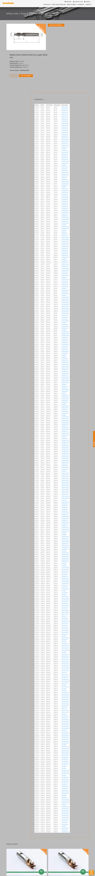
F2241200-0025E (65, 650)
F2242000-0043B (65, 819)
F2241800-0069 (64, 761)
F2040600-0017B (65, 440)
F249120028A (64, 639)
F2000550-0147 (64, 387)
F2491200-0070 (64, 625)
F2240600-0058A (65, 435)
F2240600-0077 (64, 444)
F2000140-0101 (64, 114)
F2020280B (63, 177)
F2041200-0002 (64, 619)
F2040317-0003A (65, 237)
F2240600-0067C (65, 447)
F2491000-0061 (64, 592)
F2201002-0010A (65, 598)
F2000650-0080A (65, 460)
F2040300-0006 (64, 221)
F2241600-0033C (65, 719)
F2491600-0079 (64, 715)
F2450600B (63, 415)
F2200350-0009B (65, 246)
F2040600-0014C (65, 449)
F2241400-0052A (65, 686)
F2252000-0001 (64, 782)
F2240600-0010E (65, 451)
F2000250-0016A (65, 174)
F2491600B (63, 730)
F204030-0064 (64, 214)
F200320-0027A (64, 241)
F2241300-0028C (65, 668)
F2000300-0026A (65, 217)
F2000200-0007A (65, 137)
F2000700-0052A (65, 485)
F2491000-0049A (65, 567)
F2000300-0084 (64, 206)
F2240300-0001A (65, 210)
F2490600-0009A (65, 406)
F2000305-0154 (64, 233)
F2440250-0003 (64, 163)
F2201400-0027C (65, 676)
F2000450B (63, 322)
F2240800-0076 (64, 509)
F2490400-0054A (65, 275)
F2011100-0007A (65, 601)
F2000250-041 (64, 168)
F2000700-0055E (65, 489)
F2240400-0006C (65, 311)
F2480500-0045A (65, 366)
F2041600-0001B (65, 726)
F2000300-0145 (64, 194)
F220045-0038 (64, 319)
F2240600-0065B (65, 445)
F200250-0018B (64, 172)
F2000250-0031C (65, 159)
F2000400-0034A (65, 279)
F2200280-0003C (65, 183)
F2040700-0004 (64, 469)
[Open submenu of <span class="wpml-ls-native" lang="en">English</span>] (90, 1)
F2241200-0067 (64, 618)
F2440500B (63, 355)
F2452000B (63, 804)
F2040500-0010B (65, 373)
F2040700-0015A (65, 487)
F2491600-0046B (65, 723)
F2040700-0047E (65, 474)
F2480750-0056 (64, 494)
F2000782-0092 (64, 503)
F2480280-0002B (65, 181)
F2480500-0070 (64, 375)
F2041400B (63, 690)
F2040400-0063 (64, 281)
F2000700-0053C (65, 480)
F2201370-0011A (65, 670)
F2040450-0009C (65, 326)
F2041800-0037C (65, 779)
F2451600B (63, 744)
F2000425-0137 (64, 315)
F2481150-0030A (65, 610)
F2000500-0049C (65, 382)
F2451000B (63, 594)
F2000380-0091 (64, 261)
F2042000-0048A (65, 786)
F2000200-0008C (65, 139)
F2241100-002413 (65, 605)
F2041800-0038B (65, 777)
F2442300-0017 (64, 822)
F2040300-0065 (64, 192)
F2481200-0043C (65, 647)
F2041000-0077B (65, 583)
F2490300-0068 (64, 195)
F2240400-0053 (64, 286)
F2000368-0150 (64, 250)
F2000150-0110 (64, 116)
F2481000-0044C (65, 570)
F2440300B (63, 224)
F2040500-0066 (64, 348)
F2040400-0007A (65, 264)
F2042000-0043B (65, 799)
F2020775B (63, 500)
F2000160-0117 (64, 118)
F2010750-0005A (65, 491)
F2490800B (63, 534)
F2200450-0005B (65, 320)
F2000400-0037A (65, 306)
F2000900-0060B (65, 558)
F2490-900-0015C (65, 541)
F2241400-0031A (65, 694)
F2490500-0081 (64, 358)
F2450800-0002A (65, 527)
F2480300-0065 (64, 215)
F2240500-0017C (65, 362)
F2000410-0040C (65, 313)
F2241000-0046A (65, 581)
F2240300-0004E (65, 212)
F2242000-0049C (65, 813)
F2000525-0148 (64, 386)
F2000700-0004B (65, 483)
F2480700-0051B (65, 467)
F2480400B (63, 295)
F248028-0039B (64, 179)
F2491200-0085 (64, 628)
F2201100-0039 (64, 603)
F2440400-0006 (64, 282)
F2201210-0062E (65, 659)
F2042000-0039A (65, 817)
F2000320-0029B (65, 239)
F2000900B (63, 551)
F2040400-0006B (65, 297)
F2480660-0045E (65, 462)
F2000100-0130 (64, 110)
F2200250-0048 (64, 152)
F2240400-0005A (65, 304)
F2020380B (63, 259)
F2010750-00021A (65, 496)
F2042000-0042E (65, 802)
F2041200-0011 (64, 623)
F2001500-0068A (65, 705)
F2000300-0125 (64, 188)
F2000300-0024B (65, 197)
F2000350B (63, 148)
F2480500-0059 (64, 340)
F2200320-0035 (64, 252)
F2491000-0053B (65, 569)
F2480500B (63, 384)
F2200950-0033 (64, 561)
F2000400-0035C (65, 299)
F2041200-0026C (65, 637)
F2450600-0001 (64, 402)
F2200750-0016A (65, 493)
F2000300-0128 (64, 204)
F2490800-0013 (64, 511)
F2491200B (63, 641)
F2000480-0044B (65, 331)
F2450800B (63, 532)
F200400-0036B (64, 293)
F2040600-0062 (64, 400)
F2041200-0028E (65, 753)
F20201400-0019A (65, 681)
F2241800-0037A (65, 764)
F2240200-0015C (65, 123)
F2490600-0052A (65, 411)
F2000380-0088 (64, 255)
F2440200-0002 (64, 134)
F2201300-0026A (65, 663)
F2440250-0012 (64, 150)
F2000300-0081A (65, 190)
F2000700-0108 (64, 473)
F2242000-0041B (65, 806)
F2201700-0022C (65, 752)
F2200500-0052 (64, 346)
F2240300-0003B (65, 219)
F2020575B (63, 393)
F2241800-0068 (64, 759)
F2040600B (63, 404)
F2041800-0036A (65, 781)
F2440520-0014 (64, 157)
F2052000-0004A (65, 790)
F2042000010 (64, 797)
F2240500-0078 (64, 349)
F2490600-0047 (64, 431)
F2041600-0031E (65, 746)
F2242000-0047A (65, 808)
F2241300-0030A (65, 665)
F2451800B (63, 768)
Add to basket (26, 75)
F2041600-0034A (65, 735)
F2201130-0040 (64, 608)
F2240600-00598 (65, 427)
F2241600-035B (64, 721)
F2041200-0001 (64, 627)
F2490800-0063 (64, 523)
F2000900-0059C (65, 556)
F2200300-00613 (65, 226)
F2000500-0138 (64, 371)
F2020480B (63, 329)
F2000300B (63, 186)
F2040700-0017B (65, 482)
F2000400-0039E (65, 308)
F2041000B (63, 565)
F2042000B (63, 795)
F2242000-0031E (65, 811)
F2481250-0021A (65, 661)
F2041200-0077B (65, 654)
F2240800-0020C (65, 531)
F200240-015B (64, 143)
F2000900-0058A (65, 554)
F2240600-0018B (65, 420)
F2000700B (63, 471)
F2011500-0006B (65, 695)
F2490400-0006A (65, 268)
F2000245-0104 (64, 147)
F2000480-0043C (65, 333)
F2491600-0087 (64, 717)
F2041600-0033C (65, 743)
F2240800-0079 (64, 514)
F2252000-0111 (64, 784)
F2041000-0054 (64, 574)
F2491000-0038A (65, 589)
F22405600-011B (65, 416)
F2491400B (63, 685)
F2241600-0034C (65, 733)
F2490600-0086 (64, 413)
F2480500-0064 (64, 360)
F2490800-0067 (64, 525)
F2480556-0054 (64, 391)
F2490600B (63, 436)
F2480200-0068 (64, 125)
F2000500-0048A (65, 380)
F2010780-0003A (65, 502)
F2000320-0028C (65, 243)
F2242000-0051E (65, 810)
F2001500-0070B (65, 701)
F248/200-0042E (64, 632)
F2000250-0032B (65, 161)
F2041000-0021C (65, 596)
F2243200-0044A (65, 831)
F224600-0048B (64, 737)
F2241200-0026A (65, 643)
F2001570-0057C (65, 712)
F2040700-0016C (65, 478)
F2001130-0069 (64, 607)
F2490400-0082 (64, 266)
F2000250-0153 (64, 156)
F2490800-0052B (65, 529)
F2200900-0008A (65, 540)
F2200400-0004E (65, 270)
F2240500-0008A (65, 344)
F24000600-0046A (65, 442)
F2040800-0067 (64, 507)
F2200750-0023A (65, 498)
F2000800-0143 (64, 520)
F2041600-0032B (65, 748)
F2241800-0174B (65, 773)
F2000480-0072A (65, 337)
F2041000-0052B (65, 578)
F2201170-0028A (65, 612)
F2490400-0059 (64, 273)
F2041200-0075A (65, 621)
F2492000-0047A (65, 793)
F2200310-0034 (64, 235)
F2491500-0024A (65, 699)
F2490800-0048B (65, 516)
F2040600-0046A (65, 398)
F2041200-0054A (65, 630)
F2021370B (63, 672)
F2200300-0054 (64, 208)
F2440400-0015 (64, 272)
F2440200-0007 (64, 136)
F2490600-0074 (64, 426)
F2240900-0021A (65, 549)
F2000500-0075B (65, 378)
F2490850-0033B (65, 536)
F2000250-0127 (64, 154)
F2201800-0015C (65, 762)
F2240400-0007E (65, 302)
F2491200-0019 (64, 634)
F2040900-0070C (65, 547)
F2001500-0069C (65, 703)
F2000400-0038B (65, 310)
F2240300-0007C (65, 223)
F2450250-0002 (64, 170)
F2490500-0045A (65, 351)
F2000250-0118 (64, 166)
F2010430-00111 (64, 317)
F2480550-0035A (65, 389)
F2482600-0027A (65, 828)
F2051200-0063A (65, 656)
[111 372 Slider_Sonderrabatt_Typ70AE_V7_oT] (9, 2)
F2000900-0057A (65, 552)
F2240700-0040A (65, 476)
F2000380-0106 (64, 262)
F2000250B (63, 165)
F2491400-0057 (64, 677)
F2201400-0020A (65, 679)
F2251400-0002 (64, 674)
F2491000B (63, 590)
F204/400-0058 (64, 683)
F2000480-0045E (65, 335)
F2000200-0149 (64, 130)
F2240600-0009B (65, 453)
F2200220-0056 (64, 128)
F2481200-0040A (65, 657)
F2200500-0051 (64, 339)
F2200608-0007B (65, 458)
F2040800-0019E (65, 512)
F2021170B (63, 616)
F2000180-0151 (64, 119)
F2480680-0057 (64, 464)
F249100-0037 (64, 587)
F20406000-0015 (65, 407)
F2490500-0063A (65, 364)
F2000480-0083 (64, 328)
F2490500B (63, 357)
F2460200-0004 (64, 132)
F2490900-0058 (64, 543)
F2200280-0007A (65, 185)
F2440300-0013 (64, 201)
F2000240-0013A (65, 145)
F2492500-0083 (64, 824)
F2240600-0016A (65, 424)
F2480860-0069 (64, 538)
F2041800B (63, 766)
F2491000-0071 (64, 576)
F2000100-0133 (64, 107)
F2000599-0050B (65, 397)
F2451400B (63, 688)
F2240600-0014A (65, 455)
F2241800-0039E (65, 772)
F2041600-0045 (64, 732)
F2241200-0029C (65, 648)
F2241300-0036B (65, 666)
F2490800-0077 (64, 505)
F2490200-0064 (64, 121)
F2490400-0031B (65, 290)
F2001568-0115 (64, 706)
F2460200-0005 (64, 127)
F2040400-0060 (64, 284)
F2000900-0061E (65, 560)
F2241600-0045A (65, 741)
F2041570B (63, 714)
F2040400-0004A (65, 301)
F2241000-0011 (64, 585)
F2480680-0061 (64, 465)
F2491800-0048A (65, 757)
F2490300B (63, 232)
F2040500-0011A (65, 369)
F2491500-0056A (65, 697)
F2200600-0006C (65, 456)
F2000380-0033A (65, 257)
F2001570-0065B (65, 710)
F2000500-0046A (65, 368)
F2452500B (63, 826)
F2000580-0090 (64, 395)
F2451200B (63, 636)
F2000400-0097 (64, 291)
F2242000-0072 (64, 788)
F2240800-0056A (65, 518)
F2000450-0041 (64, 324)
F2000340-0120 (64, 244)
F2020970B (63, 563)
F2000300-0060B (65, 228)
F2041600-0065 (64, 739)
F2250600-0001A (65, 433)
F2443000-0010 (64, 830)
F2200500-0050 (64, 342)
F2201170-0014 (64, 614)
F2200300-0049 (64, 203)
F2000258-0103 (64, 176)
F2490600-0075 (64, 438)
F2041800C (63, 775)
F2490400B (63, 288)
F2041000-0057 (64, 572)
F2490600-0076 (64, 409)
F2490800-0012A (65, 522)
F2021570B (63, 708)
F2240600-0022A (65, 429)
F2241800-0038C (65, 770)
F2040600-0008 (64, 418)
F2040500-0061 (64, 353)
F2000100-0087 (64, 108)
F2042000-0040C (65, 815)
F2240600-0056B (65, 422)
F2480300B (63, 230)
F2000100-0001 (64, 112)
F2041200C (63, 652)
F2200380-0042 (64, 253)
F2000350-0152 (64, 248)
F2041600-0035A (65, 724)
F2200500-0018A (65, 377)
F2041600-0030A (65, 750)
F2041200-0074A (65, 645)
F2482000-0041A (65, 791)
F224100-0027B (64, 755)
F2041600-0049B (65, 728)
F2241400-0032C (65, 692)
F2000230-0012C (65, 141)
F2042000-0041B (65, 801)
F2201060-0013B (65, 599)
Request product (56, 25)
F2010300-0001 (64, 199)
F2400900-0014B (65, 545)
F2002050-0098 (64, 820)
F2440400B (63, 277)
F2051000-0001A (65, 580)
